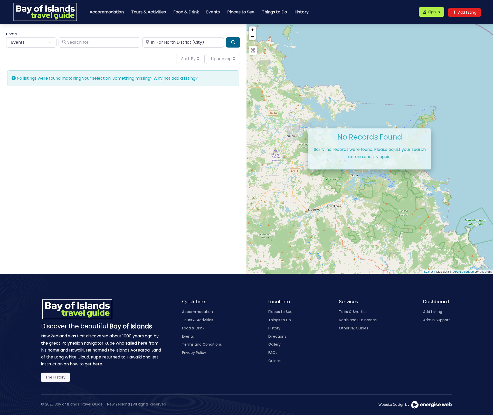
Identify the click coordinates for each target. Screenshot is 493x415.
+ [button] (252, 29)
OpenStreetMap (463, 271)
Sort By (189, 59)
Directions (277, 336)
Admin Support (436, 319)
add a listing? (185, 78)
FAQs (272, 352)
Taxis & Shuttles (353, 311)
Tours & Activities (148, 12)
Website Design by (394, 404)
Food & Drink (186, 12)
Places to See (240, 12)
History (302, 12)
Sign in (434, 11)
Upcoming (222, 59)
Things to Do (274, 12)
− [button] (252, 36)
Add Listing (432, 311)
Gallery (274, 344)
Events (213, 12)
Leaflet (428, 271)
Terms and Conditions (202, 344)
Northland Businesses (358, 319)
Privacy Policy (194, 352)
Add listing (467, 12)
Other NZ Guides (353, 328)
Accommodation (107, 12)
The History (55, 377)
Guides (274, 360)
